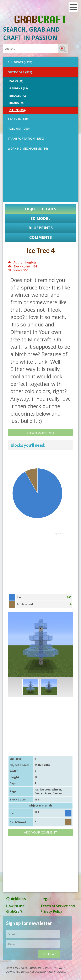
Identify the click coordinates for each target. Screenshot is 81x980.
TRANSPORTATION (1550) (26, 138)
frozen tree (42, 793)
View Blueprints (40, 432)
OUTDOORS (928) (20, 72)
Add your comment (40, 832)
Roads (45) (16, 103)
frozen (57, 793)
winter (56, 789)
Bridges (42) (17, 95)
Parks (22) (16, 81)
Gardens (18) (18, 88)
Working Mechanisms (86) (28, 148)
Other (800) (17, 110)
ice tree (45, 789)
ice (36, 789)
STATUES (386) (18, 119)
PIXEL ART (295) (18, 129)
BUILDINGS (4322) (20, 62)
